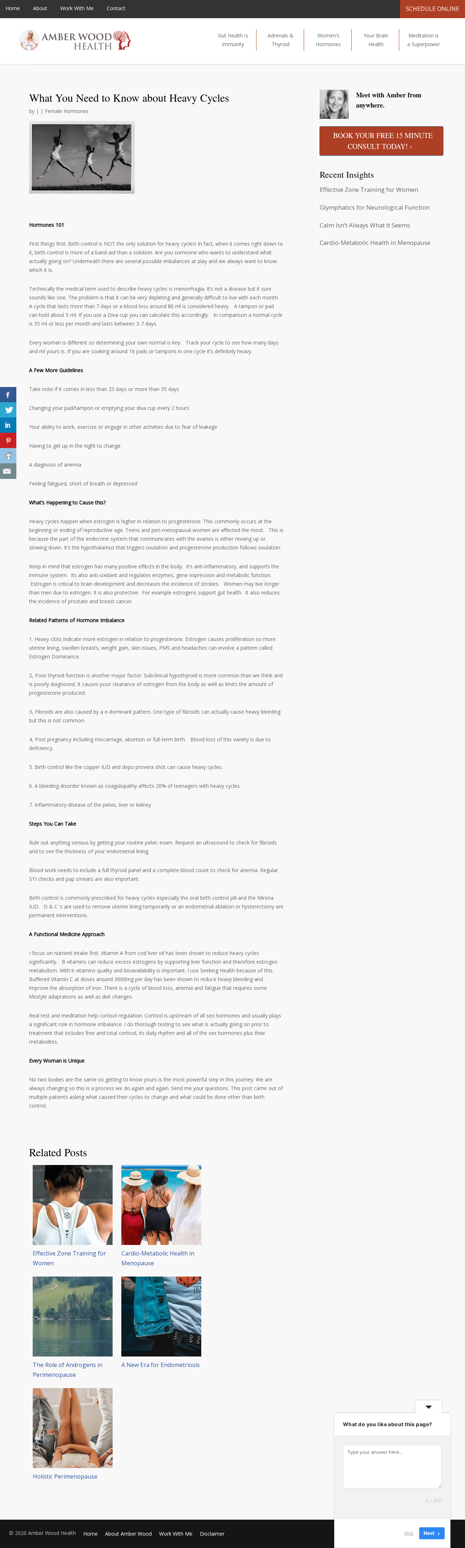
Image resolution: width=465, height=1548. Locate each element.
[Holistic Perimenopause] (73, 1428)
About (40, 8)
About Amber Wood (128, 1533)
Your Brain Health (376, 40)
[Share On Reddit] (8, 456)
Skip (408, 1533)
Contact (116, 8)
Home (12, 8)
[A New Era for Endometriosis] (161, 1316)
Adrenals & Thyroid (281, 40)
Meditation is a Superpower (423, 40)
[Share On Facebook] (8, 395)
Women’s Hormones (328, 40)
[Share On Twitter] (8, 410)
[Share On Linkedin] (8, 425)
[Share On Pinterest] (8, 440)
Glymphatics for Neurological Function (375, 207)
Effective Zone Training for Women (369, 189)
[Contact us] (8, 471)
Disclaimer (212, 1533)
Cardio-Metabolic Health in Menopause (375, 242)
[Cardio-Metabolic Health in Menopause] (161, 1205)
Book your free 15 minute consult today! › (383, 140)
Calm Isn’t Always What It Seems (365, 225)
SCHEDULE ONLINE (432, 9)
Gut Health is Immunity (233, 40)
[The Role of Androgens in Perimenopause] (73, 1316)
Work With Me (77, 8)
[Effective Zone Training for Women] (73, 1205)
